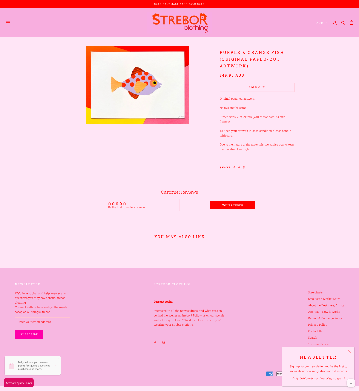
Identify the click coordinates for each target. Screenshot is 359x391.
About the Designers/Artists (326, 305)
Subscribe (29, 334)
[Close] (350, 351)
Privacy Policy (317, 324)
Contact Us (315, 331)
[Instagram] (163, 342)
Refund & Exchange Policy (325, 318)
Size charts (315, 292)
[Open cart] (351, 22)
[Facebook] (234, 167)
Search (312, 337)
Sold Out (257, 87)
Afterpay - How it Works (324, 311)
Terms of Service (319, 344)
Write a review (232, 205)
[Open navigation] (8, 22)
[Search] (343, 23)
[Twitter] (239, 167)
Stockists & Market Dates (324, 299)
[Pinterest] (244, 167)
